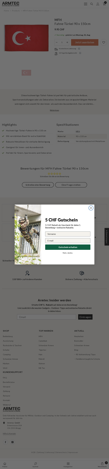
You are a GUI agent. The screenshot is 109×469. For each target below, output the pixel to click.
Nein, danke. (68, 253)
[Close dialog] (91, 208)
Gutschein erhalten (67, 247)
